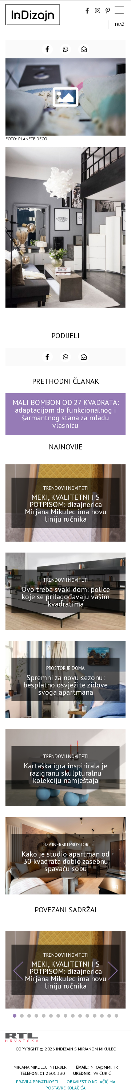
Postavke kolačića (65, 1088)
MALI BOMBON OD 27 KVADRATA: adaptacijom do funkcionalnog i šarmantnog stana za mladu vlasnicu (65, 414)
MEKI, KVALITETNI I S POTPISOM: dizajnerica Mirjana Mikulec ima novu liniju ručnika (66, 508)
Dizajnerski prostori (65, 845)
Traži (120, 24)
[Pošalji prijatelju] (83, 49)
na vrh (118, 1035)
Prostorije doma (65, 668)
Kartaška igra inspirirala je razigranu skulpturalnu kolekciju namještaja (65, 773)
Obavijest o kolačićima (91, 1081)
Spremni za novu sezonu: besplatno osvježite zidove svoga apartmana (65, 684)
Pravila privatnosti (37, 1081)
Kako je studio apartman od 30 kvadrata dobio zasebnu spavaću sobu (65, 861)
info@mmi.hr (104, 1067)
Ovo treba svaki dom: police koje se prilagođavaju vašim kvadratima (65, 596)
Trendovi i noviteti (65, 488)
